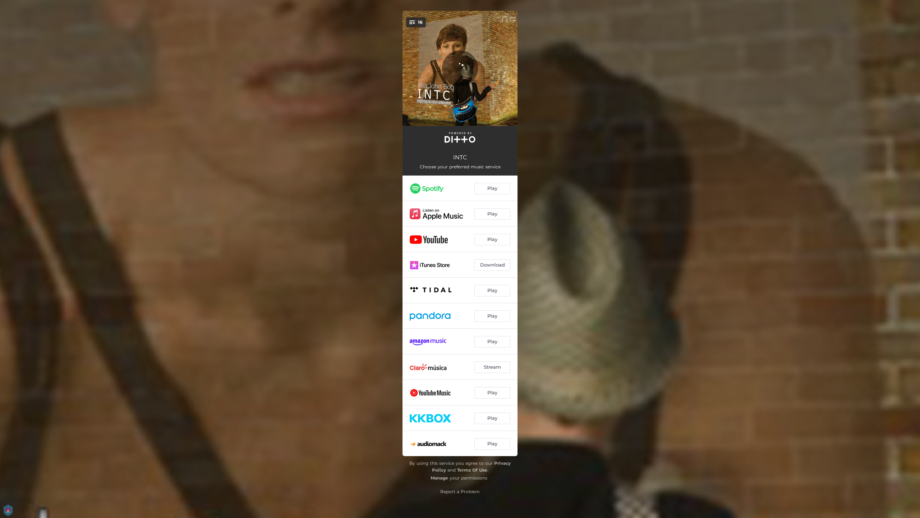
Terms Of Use (472, 470)
